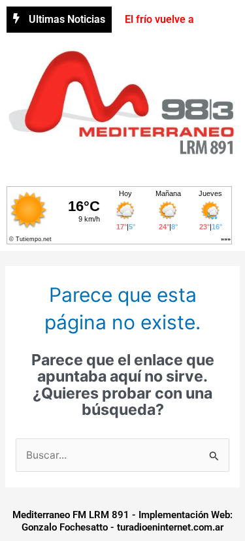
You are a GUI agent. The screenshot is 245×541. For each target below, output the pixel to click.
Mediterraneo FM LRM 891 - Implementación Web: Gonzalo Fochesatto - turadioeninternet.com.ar (122, 521)
